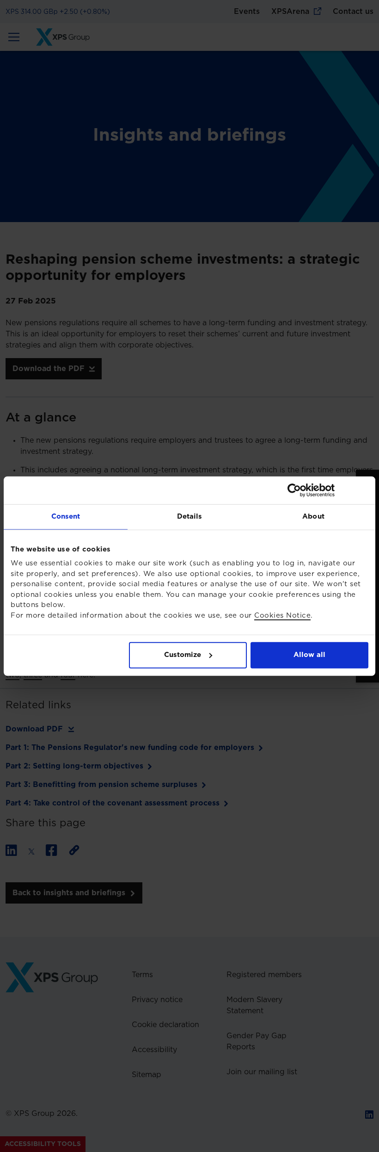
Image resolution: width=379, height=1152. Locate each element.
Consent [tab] (65, 516)
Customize (182, 654)
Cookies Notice (282, 615)
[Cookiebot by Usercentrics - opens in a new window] (327, 490)
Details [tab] (189, 516)
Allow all (309, 654)
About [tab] (313, 516)
